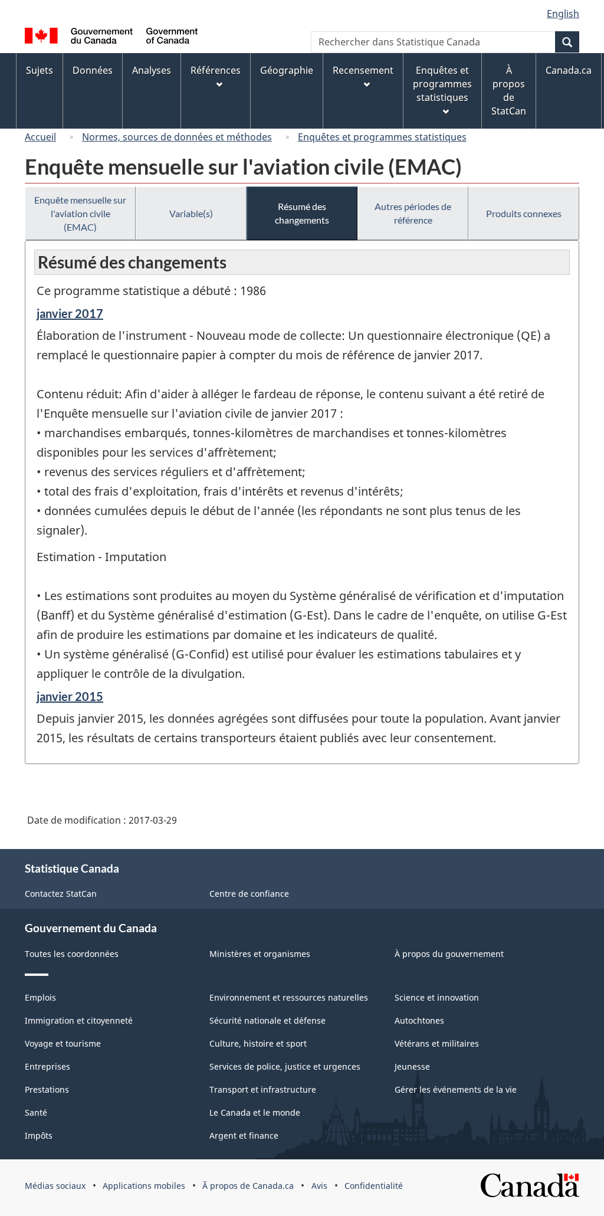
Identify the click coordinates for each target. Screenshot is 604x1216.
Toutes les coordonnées (72, 953)
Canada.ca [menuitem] (569, 70)
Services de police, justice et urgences (284, 1066)
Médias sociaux (55, 1185)
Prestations (47, 1089)
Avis (319, 1185)
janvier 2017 (70, 313)
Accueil (40, 136)
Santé (36, 1112)
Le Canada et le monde (254, 1112)
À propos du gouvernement (449, 953)
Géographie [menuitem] (286, 70)
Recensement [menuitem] (363, 70)
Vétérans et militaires (437, 1043)
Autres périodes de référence (413, 213)
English (563, 13)
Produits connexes (524, 213)
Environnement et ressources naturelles (288, 997)
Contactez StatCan (61, 893)
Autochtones (419, 1020)
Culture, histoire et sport (258, 1043)
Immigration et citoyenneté (79, 1020)
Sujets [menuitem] (39, 70)
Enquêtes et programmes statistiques (382, 136)
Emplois (40, 997)
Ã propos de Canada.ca (248, 1185)
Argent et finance (243, 1135)
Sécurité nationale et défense (267, 1020)
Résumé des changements (302, 213)
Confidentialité (373, 1185)
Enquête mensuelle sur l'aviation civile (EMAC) (80, 213)
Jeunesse (412, 1066)
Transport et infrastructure (262, 1089)
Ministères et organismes (259, 953)
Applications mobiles (144, 1185)
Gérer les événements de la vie (456, 1089)
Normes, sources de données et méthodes (177, 136)
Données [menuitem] (93, 70)
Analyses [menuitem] (151, 70)
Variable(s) (191, 213)
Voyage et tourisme (63, 1043)
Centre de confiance (249, 893)
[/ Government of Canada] (111, 37)
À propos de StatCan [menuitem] (508, 90)
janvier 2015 (70, 696)
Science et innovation (437, 997)
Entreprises (47, 1066)
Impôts (38, 1135)
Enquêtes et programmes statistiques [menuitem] (442, 84)
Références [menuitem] (216, 70)
